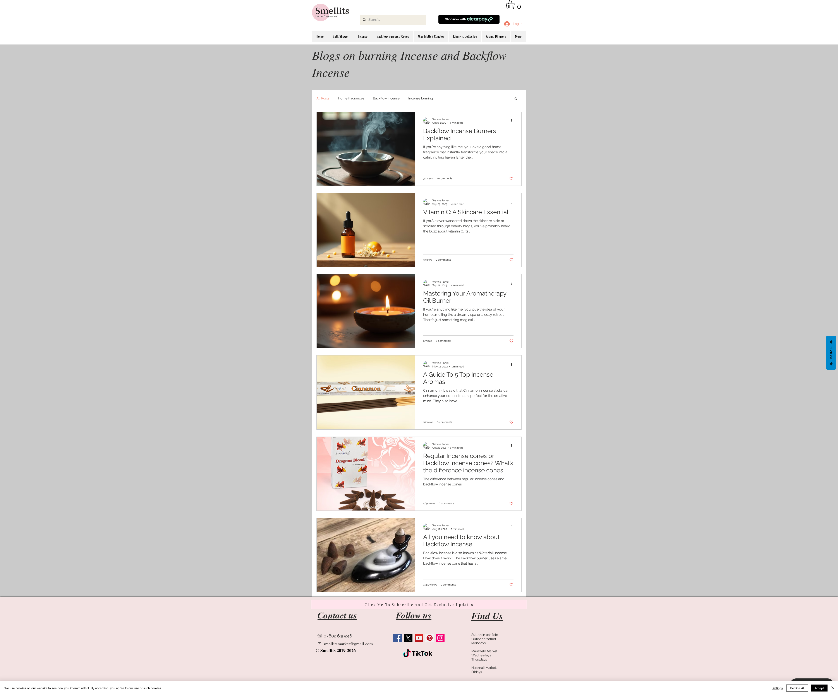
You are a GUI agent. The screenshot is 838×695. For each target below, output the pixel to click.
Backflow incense (386, 98)
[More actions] (512, 120)
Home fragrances (351, 98)
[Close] (832, 688)
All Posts (322, 98)
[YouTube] (419, 638)
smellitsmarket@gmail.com (348, 644)
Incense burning (420, 98)
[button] (515, 4)
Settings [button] (777, 688)
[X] (408, 638)
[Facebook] (397, 638)
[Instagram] (440, 638)
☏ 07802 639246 (334, 636)
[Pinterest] (429, 638)
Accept (819, 688)
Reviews (831, 352)
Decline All (797, 688)
